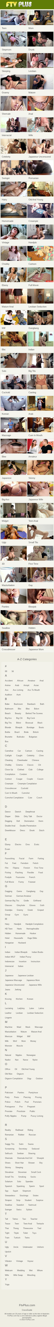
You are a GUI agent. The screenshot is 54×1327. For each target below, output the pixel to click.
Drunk (32, 830)
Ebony (7, 844)
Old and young (28, 1069)
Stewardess (10, 1195)
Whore (40, 1270)
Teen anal (27, 1224)
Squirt (15, 1191)
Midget (20, 1036)
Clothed (20, 769)
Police (7, 1102)
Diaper (7, 816)
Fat (6, 863)
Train (7, 1238)
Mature (24, 1032)
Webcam (9, 1270)
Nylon (35, 1060)
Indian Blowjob (21, 952)
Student (28, 1200)
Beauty (18, 713)
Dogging (8, 821)
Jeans (7, 989)
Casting (39, 751)
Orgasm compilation (14, 1078)
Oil (16, 1069)
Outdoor (39, 1078)
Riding (30, 1130)
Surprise (39, 1200)
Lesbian (19, 1013)
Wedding (21, 1270)
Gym (17, 915)
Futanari (31, 882)
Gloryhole (21, 905)
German (8, 896)
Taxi (24, 1219)
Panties (21, 1092)
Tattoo (15, 1219)
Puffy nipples (11, 1116)
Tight (7, 1233)
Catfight (8, 755)
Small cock (36, 1172)
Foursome (20, 877)
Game (19, 891)
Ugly (7, 1247)
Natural (8, 1055)
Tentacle (40, 1224)
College (40, 769)
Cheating (9, 760)
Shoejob (40, 1158)
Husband (22, 943)
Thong (16, 1228)
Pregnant (31, 1106)
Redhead (19, 1130)
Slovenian (22, 1172)
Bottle (7, 732)
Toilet (25, 1233)
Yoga (7, 1284)
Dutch (41, 830)
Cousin (40, 779)
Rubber (21, 1135)
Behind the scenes (34, 713)
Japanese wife (35, 985)
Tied (39, 1228)
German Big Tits (12, 901)
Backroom (18, 704)
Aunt (18, 695)
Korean (30, 999)
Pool (27, 1102)
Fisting (8, 872)
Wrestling (31, 1275)
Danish (18, 812)
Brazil (17, 732)
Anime (7, 685)
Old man (8, 1074)
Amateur (31, 681)
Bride (26, 732)
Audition (8, 695)
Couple (30, 779)
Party (7, 1097)
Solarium (9, 1181)
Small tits (9, 1177)
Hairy (7, 924)
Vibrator (8, 1261)
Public (32, 1111)
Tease (7, 1224)
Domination (29, 821)
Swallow (8, 1205)
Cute (30, 798)
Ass (6, 690)
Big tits (8, 723)
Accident (9, 681)
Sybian (29, 1209)
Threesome (28, 1228)
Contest (8, 779)
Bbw (28, 709)
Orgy (29, 1078)
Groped (40, 910)
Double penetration (28, 826)
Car (19, 751)
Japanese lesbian (26, 975)
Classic (30, 765)
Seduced (35, 1149)
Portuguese (10, 1106)
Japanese (9, 975)
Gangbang (30, 891)
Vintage (19, 1261)
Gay (41, 891)
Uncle (15, 1247)
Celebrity (30, 755)
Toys (34, 1233)
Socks (33, 1177)
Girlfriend (37, 901)
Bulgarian (33, 737)
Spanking (20, 1186)
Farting (41, 858)
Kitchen (19, 999)
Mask (28, 1027)
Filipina (16, 868)
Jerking (18, 989)
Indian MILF (10, 957)
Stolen (35, 1195)
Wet (31, 1270)
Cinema (19, 765)
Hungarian (9, 943)
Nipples (19, 1055)
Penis (16, 1097)
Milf (28, 1036)
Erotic (36, 844)
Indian (7, 952)
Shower (31, 1163)
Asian (36, 685)
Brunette (8, 737)
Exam (7, 849)
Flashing (19, 872)
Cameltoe (9, 751)
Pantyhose (33, 1092)
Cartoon (28, 751)
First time (38, 868)
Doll (18, 821)
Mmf (15, 1041)
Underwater (28, 1247)
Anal (42, 681)
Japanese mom (33, 980)
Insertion (22, 961)
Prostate (8, 1111)
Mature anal (36, 1032)
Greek (30, 910)
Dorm (41, 821)
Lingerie (8, 1018)
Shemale (9, 1158)
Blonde (8, 727)
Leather (8, 1013)
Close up (9, 769)
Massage (39, 1027)
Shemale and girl (24, 1158)
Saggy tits (9, 1144)
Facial (21, 858)
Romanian (9, 1135)
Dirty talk (28, 816)
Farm (31, 858)
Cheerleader (22, 760)
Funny (21, 882)
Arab (17, 685)
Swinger (8, 1209)
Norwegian (31, 1055)
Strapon (8, 1200)
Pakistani (9, 1092)
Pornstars (37, 1102)
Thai (7, 1228)
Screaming (9, 1149)
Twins (27, 1238)
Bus (6, 741)
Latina (41, 1008)
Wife (7, 1275)
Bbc (19, 709)
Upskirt (8, 1252)
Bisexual (29, 723)
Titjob (16, 1233)
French (32, 877)
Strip (18, 1200)
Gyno (25, 915)
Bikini (18, 723)
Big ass (8, 718)
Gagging (8, 891)
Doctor (39, 816)
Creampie (9, 783)
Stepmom (26, 1191)
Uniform (40, 1247)
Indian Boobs (37, 952)
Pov (21, 1106)
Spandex (29, 1181)
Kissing (8, 999)
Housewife (18, 938)
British (36, 732)
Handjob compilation (34, 924)
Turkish (17, 1238)
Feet (14, 863)
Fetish (35, 863)
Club (30, 769)
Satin (21, 1144)
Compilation (10, 774)
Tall (6, 1219)
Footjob (8, 877)
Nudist (7, 1060)
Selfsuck (9, 1153)
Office (7, 1069)
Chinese (35, 760)
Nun (16, 1060)
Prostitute (21, 1111)
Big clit (19, 718)
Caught (19, 755)
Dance (7, 812)
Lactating (9, 1008)
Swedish (20, 1205)
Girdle (26, 901)
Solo (19, 1181)
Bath (42, 704)
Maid (19, 1027)
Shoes (7, 1163)
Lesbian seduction (35, 1013)
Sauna (30, 1144)
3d (13, 671)
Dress (22, 830)
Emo (28, 844)
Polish (17, 1102)
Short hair (19, 1163)
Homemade (20, 933)
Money (33, 1041)
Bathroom (9, 709)
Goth (42, 905)
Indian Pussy (25, 957)
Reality (8, 1130)
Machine (8, 1027)
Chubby (8, 765)
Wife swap (18, 1275)
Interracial (9, 966)
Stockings (24, 1195)
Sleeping (19, 1167)
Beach (7, 713)
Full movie (9, 882)
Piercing (27, 1097)
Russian (32, 1135)
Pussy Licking (37, 1116)
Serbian (20, 1153)
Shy (41, 1163)
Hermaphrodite (32, 929)
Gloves (32, 905)
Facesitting (10, 858)
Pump (23, 1116)
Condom (23, 774)
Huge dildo (32, 938)
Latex (31, 1008)
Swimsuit (32, 1205)
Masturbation (10, 1032)
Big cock (31, 718)
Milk (7, 1041)
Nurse (25, 1060)
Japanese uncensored (14, 985)
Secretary (23, 1149)
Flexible (30, 872)
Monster (8, 1046)
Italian (20, 966)
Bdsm (36, 709)
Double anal (10, 826)
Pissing (38, 1097)
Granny (20, 910)
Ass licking (18, 690)
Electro (18, 844)
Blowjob (18, 727)
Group (7, 915)
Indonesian (9, 961)
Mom (23, 1041)
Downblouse (10, 830)
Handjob (17, 924)
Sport (41, 1186)
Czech (39, 798)
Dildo (17, 816)
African (20, 681)
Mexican (8, 1036)
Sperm (32, 1186)
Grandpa (8, 910)
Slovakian (9, 1172)
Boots (41, 727)
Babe (7, 704)
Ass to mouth (34, 690)
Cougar (19, 779)
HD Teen (8, 929)
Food (40, 872)
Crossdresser (10, 788)
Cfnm (41, 755)
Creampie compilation (27, 783)
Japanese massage (13, 980)
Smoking (22, 1177)
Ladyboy (21, 1008)
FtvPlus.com (19, 4)
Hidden (8, 933)
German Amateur (23, 896)
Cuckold (24, 788)
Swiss (19, 1209)
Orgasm (20, 1074)
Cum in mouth (11, 793)
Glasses (8, 905)
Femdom (24, 863)
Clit (39, 765)
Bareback (31, 704)
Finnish (27, 868)
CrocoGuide (27, 1310)
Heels (19, 929)
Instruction (35, 961)
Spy (6, 1191)
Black (40, 723)
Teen (17, 1224)
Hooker (33, 933)
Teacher (33, 1219)
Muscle (19, 1046)
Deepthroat (30, 812)
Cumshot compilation (14, 798)
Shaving (31, 1153)
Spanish (8, 1186)
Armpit (26, 685)
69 (6, 671)
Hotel (7, 938)
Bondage (30, 727)
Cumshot (26, 793)
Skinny (8, 1167)
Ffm (6, 868)
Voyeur (30, 1261)
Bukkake (20, 737)
